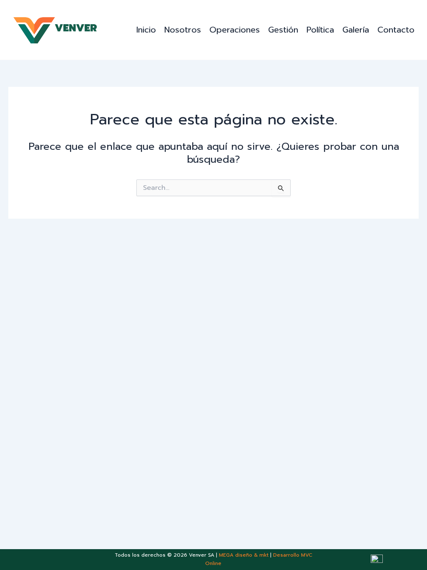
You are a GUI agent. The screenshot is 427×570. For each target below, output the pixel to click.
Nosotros (182, 29)
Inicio (146, 29)
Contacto (395, 29)
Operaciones (234, 29)
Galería (355, 29)
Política (320, 29)
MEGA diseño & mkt (244, 555)
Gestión (283, 29)
